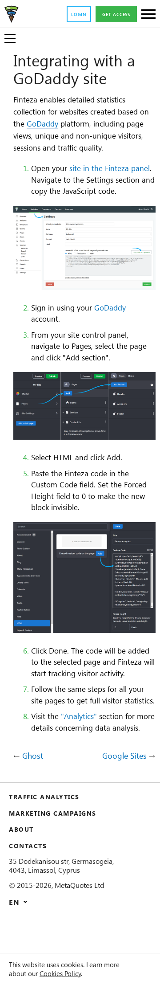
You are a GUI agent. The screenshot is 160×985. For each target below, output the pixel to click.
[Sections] (148, 15)
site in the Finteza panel (109, 168)
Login (79, 14)
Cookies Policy (60, 973)
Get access (116, 14)
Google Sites (124, 756)
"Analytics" (79, 716)
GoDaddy (42, 123)
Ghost (32, 756)
